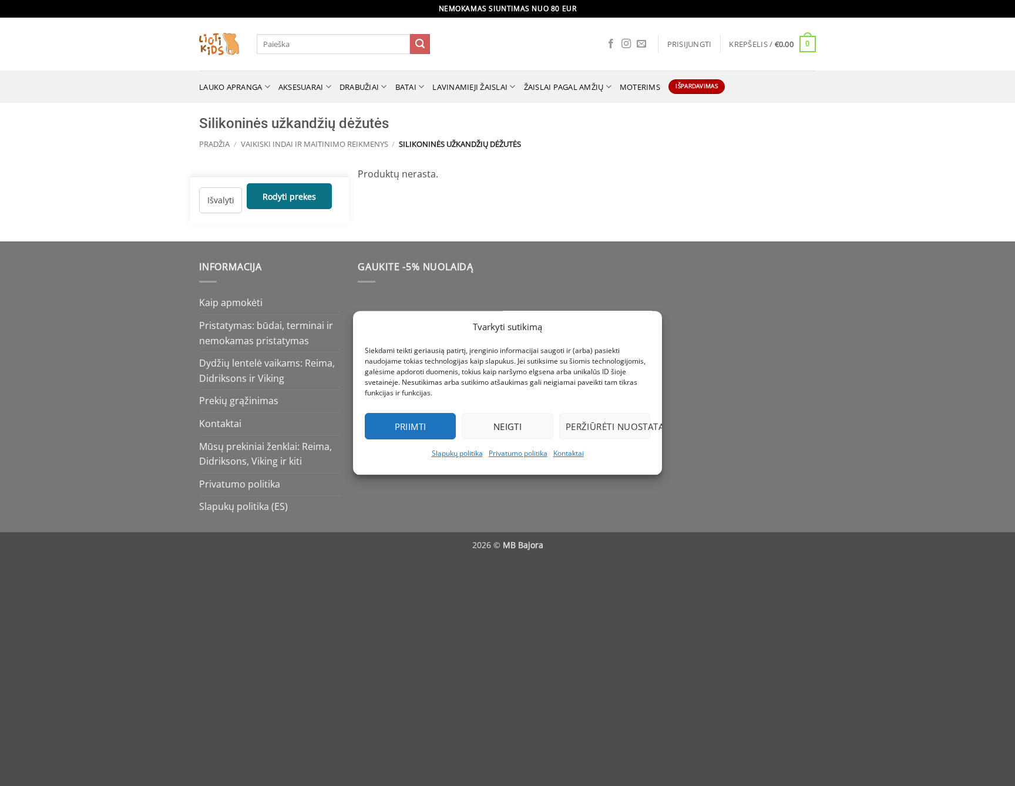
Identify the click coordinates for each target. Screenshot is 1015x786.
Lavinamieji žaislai (470, 87)
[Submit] (420, 44)
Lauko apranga (230, 87)
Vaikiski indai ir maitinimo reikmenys (314, 144)
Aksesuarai (301, 87)
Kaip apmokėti (231, 302)
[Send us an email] (641, 44)
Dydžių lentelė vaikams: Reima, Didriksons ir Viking (267, 371)
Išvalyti (220, 200)
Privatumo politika (518, 453)
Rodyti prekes (289, 195)
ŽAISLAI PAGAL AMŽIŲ (564, 87)
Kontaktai (568, 453)
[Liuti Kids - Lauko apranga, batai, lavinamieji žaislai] (219, 44)
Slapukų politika (457, 453)
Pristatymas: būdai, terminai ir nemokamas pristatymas (266, 333)
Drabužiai (359, 87)
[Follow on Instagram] (626, 44)
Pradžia (214, 144)
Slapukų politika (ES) (243, 506)
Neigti (507, 426)
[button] (689, 44)
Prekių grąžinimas (238, 400)
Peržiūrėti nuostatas (608, 426)
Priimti (410, 426)
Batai (405, 87)
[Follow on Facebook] (611, 44)
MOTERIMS (640, 87)
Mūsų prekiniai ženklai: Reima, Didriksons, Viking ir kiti (265, 454)
